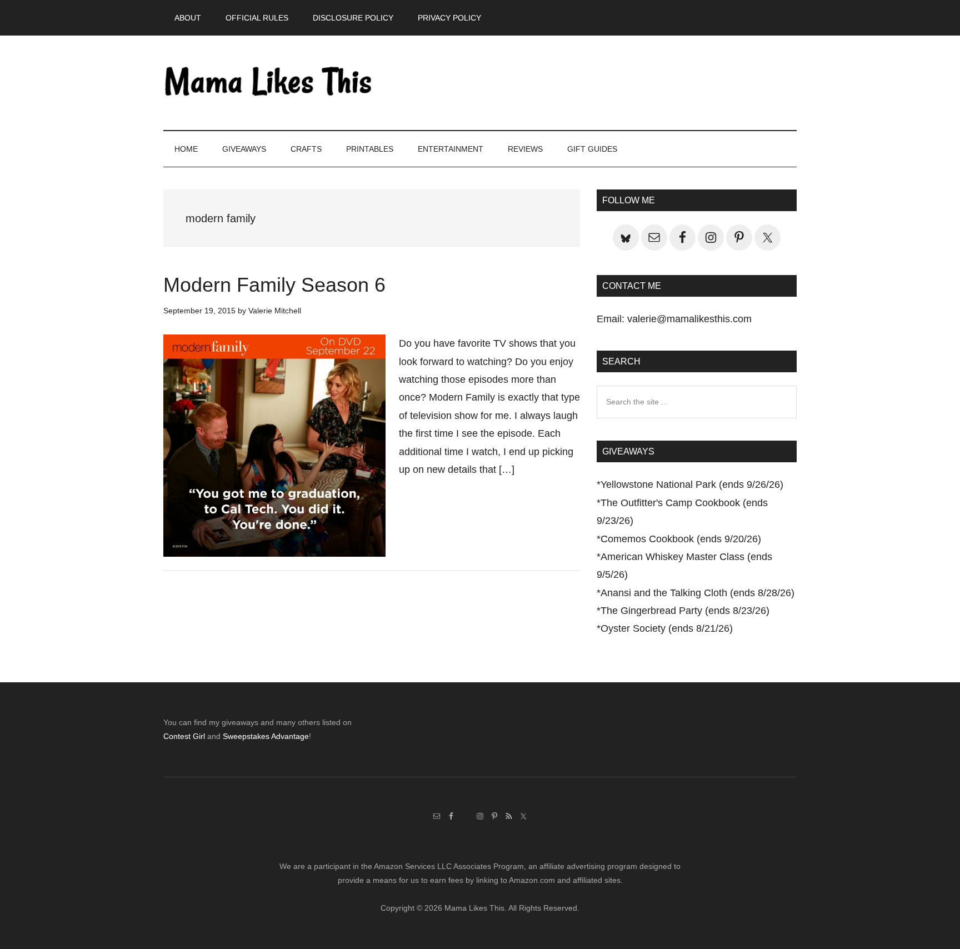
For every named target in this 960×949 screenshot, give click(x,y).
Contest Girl (184, 736)
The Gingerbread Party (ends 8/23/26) (685, 610)
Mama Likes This (268, 83)
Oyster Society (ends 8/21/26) (667, 628)
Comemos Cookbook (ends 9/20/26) (681, 539)
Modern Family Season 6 (274, 284)
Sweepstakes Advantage (266, 736)
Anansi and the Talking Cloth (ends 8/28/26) (697, 592)
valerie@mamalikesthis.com (689, 318)
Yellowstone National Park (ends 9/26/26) (692, 484)
